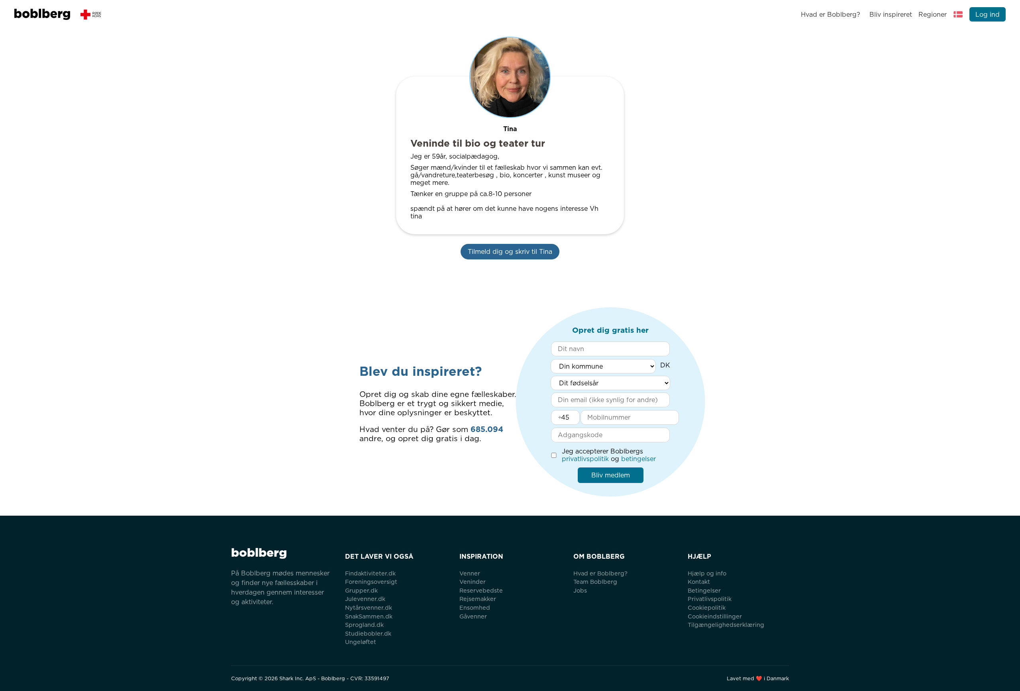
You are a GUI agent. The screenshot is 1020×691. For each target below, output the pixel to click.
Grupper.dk (361, 590)
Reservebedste (481, 590)
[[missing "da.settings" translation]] (958, 14)
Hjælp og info (707, 573)
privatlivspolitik (585, 459)
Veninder (472, 581)
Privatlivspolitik (710, 598)
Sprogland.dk (364, 624)
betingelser (638, 459)
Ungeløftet (360, 641)
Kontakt (699, 581)
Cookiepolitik (707, 607)
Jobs (580, 590)
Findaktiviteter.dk (370, 573)
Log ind (987, 14)
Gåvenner (473, 616)
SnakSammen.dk (368, 616)
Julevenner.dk (365, 598)
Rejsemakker (477, 598)
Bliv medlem (610, 475)
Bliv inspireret (890, 14)
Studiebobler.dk (368, 633)
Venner (469, 573)
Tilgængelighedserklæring (726, 624)
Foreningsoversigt (371, 581)
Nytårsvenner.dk (368, 607)
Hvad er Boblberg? (830, 14)
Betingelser (704, 590)
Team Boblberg (595, 581)
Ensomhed (474, 607)
